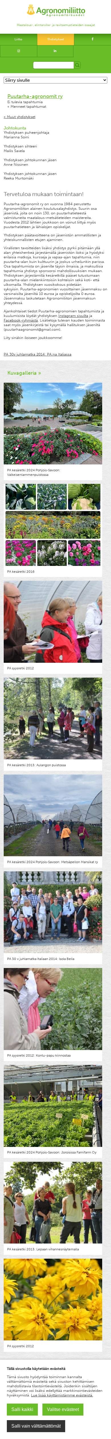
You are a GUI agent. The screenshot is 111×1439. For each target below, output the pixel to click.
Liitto (18, 39)
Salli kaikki (22, 1409)
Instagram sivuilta (73, 316)
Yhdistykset (55, 39)
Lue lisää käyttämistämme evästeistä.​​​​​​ (62, 1395)
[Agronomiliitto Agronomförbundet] (56, 7)
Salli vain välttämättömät (36, 1426)
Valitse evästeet (63, 1409)
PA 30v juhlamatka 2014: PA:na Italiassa (37, 354)
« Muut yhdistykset (19, 117)
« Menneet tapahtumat (26, 106)
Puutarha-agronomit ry (35, 96)
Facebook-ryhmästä (21, 320)
